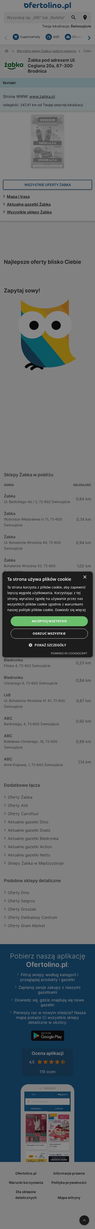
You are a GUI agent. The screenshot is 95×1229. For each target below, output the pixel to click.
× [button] (84, 577)
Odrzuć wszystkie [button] (49, 634)
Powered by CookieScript (69, 653)
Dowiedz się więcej (70, 609)
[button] (47, 645)
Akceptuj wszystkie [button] (49, 621)
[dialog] (47, 614)
